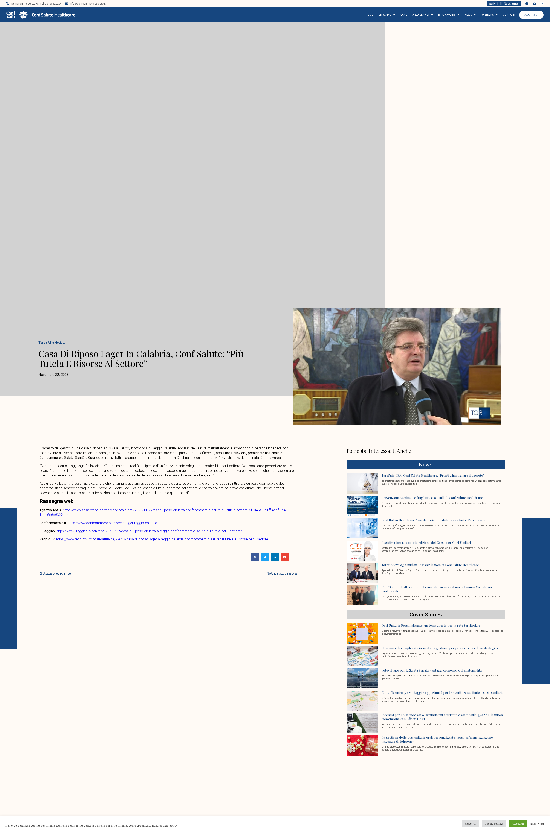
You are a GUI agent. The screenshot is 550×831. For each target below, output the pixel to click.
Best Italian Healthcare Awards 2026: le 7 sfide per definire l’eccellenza (433, 520)
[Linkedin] (542, 3)
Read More (537, 823)
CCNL (403, 14)
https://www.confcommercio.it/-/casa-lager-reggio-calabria (112, 523)
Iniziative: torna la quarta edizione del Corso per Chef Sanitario (427, 542)
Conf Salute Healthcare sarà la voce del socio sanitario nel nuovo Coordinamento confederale (440, 589)
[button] (255, 557)
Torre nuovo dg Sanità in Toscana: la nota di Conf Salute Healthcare (430, 565)
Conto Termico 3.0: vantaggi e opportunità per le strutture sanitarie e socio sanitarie (442, 692)
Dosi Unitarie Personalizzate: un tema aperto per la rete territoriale (431, 625)
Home (369, 14)
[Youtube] (534, 3)
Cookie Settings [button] (494, 823)
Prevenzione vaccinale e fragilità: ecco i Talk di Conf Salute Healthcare (432, 498)
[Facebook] (527, 3)
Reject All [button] (470, 823)
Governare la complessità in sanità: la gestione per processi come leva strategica (440, 648)
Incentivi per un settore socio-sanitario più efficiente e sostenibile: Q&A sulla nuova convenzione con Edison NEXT (442, 717)
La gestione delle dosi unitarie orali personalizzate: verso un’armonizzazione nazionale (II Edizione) (437, 739)
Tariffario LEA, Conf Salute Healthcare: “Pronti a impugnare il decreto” (433, 475)
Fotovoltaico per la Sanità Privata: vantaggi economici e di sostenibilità (432, 670)
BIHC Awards (446, 14)
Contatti (509, 14)
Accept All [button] (518, 823)
